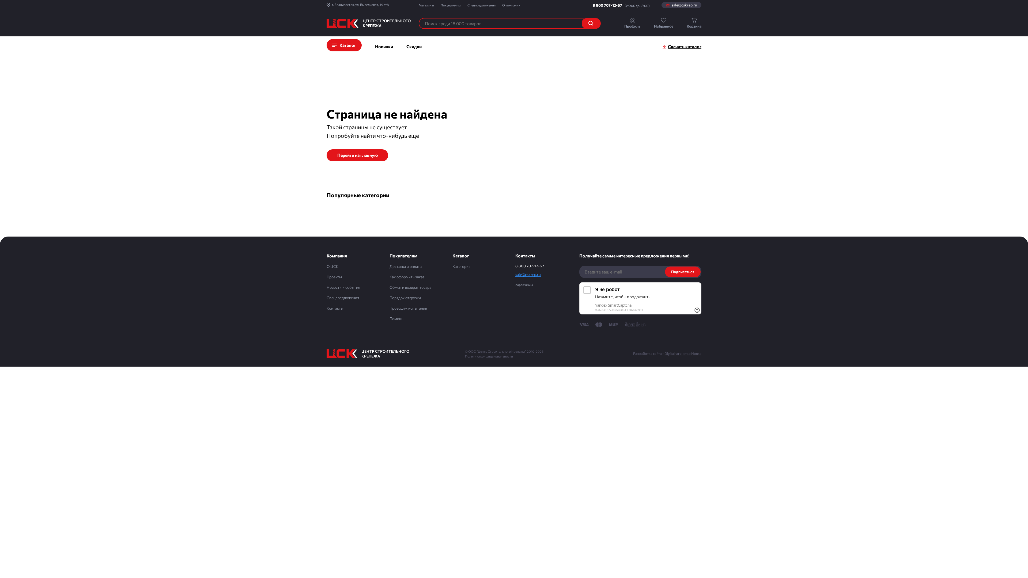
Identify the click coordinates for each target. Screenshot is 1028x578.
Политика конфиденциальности (489, 356)
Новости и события (343, 287)
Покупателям (451, 5)
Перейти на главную (357, 155)
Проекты (334, 277)
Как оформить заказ (407, 277)
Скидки (414, 46)
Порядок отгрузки (405, 297)
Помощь (397, 318)
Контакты (335, 308)
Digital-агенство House (682, 353)
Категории (461, 266)
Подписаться (682, 271)
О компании (511, 5)
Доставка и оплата (406, 266)
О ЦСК (332, 266)
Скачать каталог (684, 46)
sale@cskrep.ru (684, 5)
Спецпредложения (481, 5)
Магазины (426, 5)
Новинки (384, 46)
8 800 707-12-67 (607, 5)
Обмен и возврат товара (410, 287)
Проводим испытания (408, 308)
